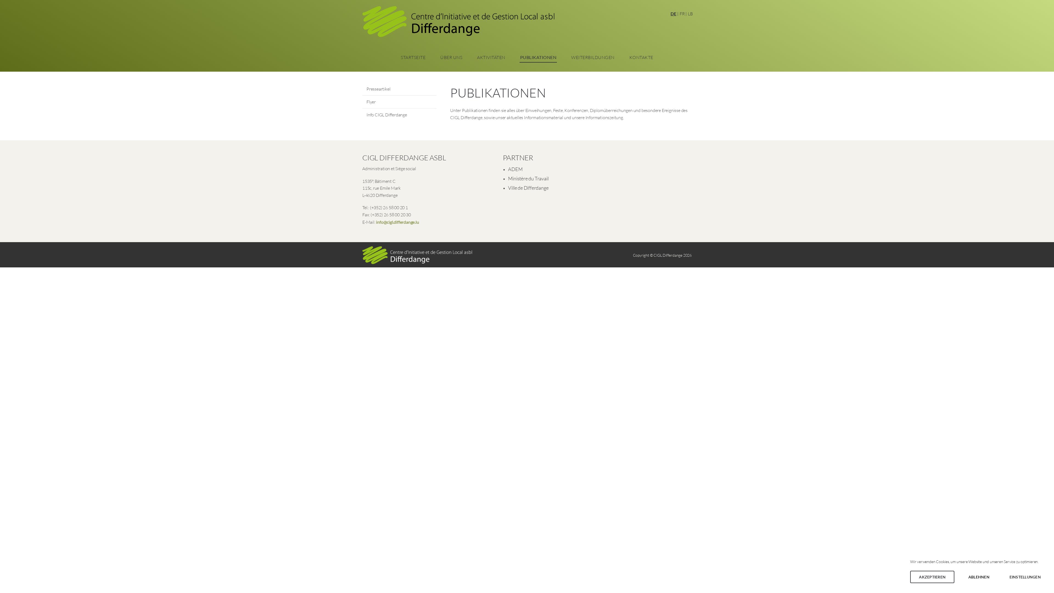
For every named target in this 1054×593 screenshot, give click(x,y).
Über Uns (451, 57)
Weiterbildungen (593, 57)
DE (673, 13)
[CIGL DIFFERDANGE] (458, 23)
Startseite (413, 57)
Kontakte (641, 57)
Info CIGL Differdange (386, 115)
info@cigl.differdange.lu (397, 222)
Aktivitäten (491, 57)
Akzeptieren (932, 577)
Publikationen (538, 57)
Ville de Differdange (528, 188)
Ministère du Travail (528, 178)
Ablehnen (978, 577)
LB (690, 13)
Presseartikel (378, 89)
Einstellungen (1025, 577)
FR (682, 13)
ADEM (515, 169)
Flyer (371, 102)
